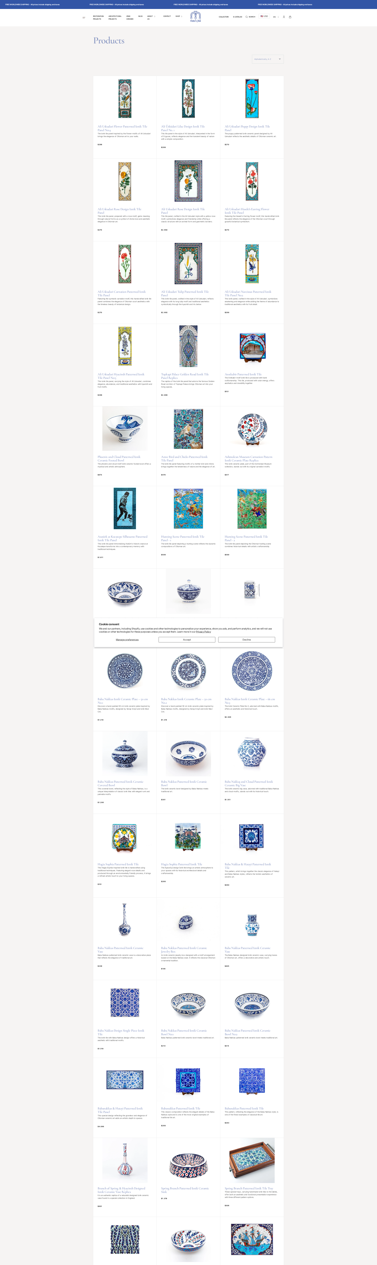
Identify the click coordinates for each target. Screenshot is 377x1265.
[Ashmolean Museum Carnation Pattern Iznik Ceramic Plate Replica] (252, 446)
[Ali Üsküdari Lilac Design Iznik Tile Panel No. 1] (188, 117)
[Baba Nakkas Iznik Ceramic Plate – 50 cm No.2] (188, 690)
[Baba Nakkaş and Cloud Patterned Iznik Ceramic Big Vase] (252, 772)
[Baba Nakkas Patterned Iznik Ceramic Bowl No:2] (252, 1019)
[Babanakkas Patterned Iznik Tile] (188, 1098)
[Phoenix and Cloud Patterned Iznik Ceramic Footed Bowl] (125, 446)
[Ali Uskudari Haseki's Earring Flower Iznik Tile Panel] (252, 200)
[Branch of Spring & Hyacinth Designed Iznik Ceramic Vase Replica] (125, 1177)
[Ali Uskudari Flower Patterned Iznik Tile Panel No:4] (125, 117)
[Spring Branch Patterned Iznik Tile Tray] (252, 1177)
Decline (247, 639)
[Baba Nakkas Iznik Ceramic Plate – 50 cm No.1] (125, 690)
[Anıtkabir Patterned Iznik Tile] (252, 365)
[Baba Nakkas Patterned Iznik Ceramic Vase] (125, 938)
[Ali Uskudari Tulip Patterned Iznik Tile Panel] (188, 282)
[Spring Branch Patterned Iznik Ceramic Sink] (188, 1177)
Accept (187, 639)
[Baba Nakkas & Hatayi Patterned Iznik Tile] (252, 855)
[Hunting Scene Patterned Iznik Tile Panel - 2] (252, 527)
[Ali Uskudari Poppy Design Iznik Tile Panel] (252, 117)
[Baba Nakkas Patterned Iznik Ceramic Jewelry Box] (188, 938)
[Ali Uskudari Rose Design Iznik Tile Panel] (125, 200)
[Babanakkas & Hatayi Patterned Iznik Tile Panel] (125, 1098)
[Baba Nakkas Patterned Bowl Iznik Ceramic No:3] (125, 608)
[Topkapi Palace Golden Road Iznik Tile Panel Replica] (188, 365)
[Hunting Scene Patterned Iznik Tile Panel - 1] (188, 527)
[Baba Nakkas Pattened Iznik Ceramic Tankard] (252, 608)
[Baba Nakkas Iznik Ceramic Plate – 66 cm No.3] (252, 690)
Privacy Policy (203, 631)
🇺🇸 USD (264, 16)
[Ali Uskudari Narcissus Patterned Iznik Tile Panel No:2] (252, 282)
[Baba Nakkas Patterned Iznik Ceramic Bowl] (188, 772)
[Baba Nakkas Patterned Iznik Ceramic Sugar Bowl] (188, 608)
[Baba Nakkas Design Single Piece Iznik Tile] (125, 1019)
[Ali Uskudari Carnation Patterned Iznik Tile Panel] (125, 282)
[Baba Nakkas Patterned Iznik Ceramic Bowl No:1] (188, 1019)
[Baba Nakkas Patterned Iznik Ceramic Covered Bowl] (125, 772)
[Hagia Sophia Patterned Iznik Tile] (125, 855)
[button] (250, 17)
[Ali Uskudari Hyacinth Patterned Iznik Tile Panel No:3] (125, 365)
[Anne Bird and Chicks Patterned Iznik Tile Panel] (188, 446)
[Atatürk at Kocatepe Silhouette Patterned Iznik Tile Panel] (125, 527)
